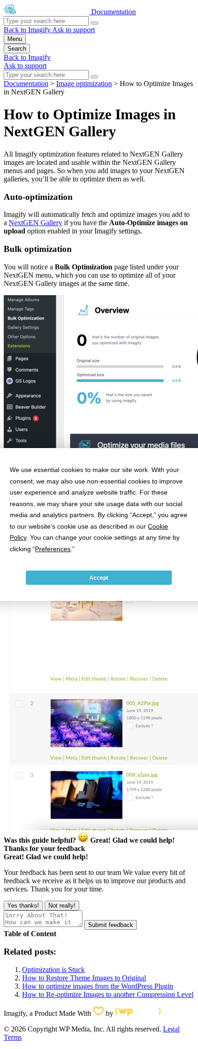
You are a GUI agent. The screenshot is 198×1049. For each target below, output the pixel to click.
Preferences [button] (52, 549)
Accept (98, 578)
